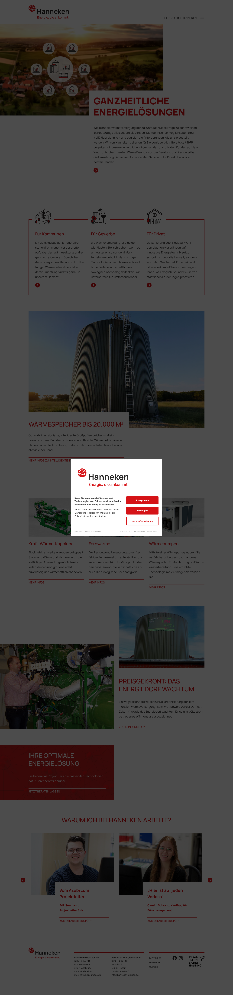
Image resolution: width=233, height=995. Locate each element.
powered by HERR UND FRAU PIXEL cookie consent (139, 531)
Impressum (78, 531)
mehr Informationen (142, 521)
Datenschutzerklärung (93, 531)
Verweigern (142, 510)
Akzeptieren (142, 500)
